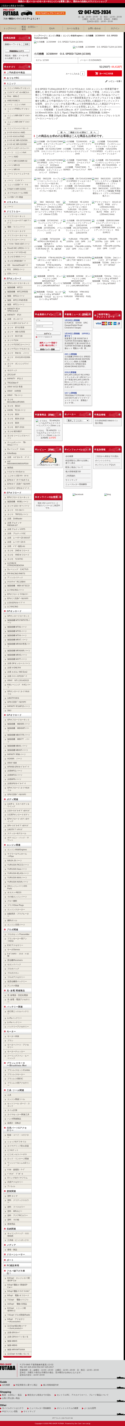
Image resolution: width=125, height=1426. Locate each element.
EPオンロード (14, 278)
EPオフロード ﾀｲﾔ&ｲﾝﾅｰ (17, 594)
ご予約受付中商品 (16, 72)
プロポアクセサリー (16, 977)
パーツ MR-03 (13, 165)
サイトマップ (71, 480)
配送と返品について (74, 467)
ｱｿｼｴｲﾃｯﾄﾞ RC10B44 (16, 582)
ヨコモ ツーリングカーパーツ (18, 437)
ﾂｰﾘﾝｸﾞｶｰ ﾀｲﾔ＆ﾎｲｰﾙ (15, 472)
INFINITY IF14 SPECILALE (13, 310)
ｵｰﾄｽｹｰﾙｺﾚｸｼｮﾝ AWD (16, 132)
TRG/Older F (12, 383)
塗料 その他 (13, 1220)
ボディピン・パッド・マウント (18, 839)
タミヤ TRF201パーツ (17, 514)
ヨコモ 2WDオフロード (18, 550)
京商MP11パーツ (14, 771)
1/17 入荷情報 (71, 393)
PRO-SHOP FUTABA (56, 1423)
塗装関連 (11, 1191)
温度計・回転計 (14, 1123)
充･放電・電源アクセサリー (18, 1000)
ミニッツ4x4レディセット (18, 88)
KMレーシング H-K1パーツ (18, 686)
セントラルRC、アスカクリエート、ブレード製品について (83, 1395)
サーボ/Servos (13, 949)
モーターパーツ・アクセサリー (18, 1046)
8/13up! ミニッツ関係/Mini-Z (16, 1309)
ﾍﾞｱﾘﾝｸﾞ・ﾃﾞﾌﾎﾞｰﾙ (15, 1174)
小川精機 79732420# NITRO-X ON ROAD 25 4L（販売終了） (48, 248)
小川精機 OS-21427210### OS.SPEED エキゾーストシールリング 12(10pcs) (49, 169)
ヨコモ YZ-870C (15, 559)
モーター (11, 1031)
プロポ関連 (12, 929)
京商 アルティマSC (16, 533)
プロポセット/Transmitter (18, 934)
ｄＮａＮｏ (12, 202)
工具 (9, 1095)
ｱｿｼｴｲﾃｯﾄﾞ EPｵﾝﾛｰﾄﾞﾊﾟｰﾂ (18, 488)
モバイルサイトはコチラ (13, 1408)
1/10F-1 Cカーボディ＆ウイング (18, 805)
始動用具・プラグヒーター (18, 915)
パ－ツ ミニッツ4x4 (16, 152)
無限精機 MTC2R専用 (17, 292)
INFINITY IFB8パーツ (16, 754)
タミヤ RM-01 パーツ (18, 353)
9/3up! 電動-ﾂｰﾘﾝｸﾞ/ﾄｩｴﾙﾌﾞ (18, 1291)
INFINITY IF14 (14, 315)
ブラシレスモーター (16, 1074)
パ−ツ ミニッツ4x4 (16, 104)
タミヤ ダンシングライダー (18, 365)
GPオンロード (14, 611)
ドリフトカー (14, 211)
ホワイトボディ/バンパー (18, 148)
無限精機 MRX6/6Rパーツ (18, 651)
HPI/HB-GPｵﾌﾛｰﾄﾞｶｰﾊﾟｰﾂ (18, 767)
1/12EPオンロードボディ (18, 814)
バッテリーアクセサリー (18, 1026)
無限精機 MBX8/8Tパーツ (18, 729)
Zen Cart (78, 1423)
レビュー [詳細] (45, 449)
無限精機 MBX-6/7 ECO (18, 586)
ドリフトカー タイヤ (16, 231)
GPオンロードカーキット (18, 616)
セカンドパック (14, 964)
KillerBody (11, 453)
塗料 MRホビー (14, 1211)
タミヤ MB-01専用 (16, 332)
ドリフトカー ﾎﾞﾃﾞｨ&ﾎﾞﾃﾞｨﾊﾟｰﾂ (19, 221)
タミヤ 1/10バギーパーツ (18, 506)
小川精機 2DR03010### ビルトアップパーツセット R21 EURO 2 (106, 229)
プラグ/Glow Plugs (15, 905)
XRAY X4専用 (14, 391)
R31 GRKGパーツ (16, 269)
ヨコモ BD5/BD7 (14, 431)
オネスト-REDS (14, 892)
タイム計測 (12, 1110)
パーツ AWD (12, 157)
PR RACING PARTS (16, 573)
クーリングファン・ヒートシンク (18, 1057)
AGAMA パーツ (14, 759)
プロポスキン (13, 973)
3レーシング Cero (16, 449)
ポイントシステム (103, 460)
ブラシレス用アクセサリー (18, 1084)
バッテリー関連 (15, 1007)
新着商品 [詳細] (45, 414)
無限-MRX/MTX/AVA (16, 1349)
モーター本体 (13, 1036)
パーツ (10, 206)
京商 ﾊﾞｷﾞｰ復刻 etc (16, 546)
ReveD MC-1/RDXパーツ (18, 248)
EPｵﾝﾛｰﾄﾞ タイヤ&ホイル (18, 480)
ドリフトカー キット (16, 216)
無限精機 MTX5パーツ (17, 631)
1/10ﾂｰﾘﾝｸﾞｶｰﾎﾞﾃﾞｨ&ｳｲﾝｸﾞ (18, 811)
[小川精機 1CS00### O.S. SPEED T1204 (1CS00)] (58, 42)
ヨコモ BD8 (13, 423)
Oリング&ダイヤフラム (17, 1178)
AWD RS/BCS (13, 100)
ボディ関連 (12, 799)
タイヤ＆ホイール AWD (17, 193)
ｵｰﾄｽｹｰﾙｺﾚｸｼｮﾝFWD (15, 136)
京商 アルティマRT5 (16, 529)
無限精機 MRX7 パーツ (17, 640)
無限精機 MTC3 (14, 287)
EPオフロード (14, 492)
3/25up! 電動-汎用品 (17, 1304)
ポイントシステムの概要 (67, 1408)
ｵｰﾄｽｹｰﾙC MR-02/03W (17, 144)
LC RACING (12, 607)
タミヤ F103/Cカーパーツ (18, 344)
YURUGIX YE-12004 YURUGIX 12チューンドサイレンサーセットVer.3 (77, 211)
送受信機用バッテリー (17, 981)
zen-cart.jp (86, 1423)
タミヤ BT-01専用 (15, 327)
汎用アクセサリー (15, 1182)
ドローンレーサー (16, 1254)
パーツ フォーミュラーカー (18, 175)
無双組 (10, 467)
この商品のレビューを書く (48, 465)
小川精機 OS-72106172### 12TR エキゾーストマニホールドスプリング (48, 151)
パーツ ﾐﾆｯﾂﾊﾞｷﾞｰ (15, 180)
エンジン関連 (14, 845)
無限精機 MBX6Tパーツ (17, 750)
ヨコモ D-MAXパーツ (16, 257)
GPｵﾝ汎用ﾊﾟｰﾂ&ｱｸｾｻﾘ (16, 702)
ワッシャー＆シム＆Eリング (18, 1164)
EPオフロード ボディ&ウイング (18, 820)
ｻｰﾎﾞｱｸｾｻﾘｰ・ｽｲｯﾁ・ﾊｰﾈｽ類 (18, 955)
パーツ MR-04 (13, 169)
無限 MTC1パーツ (15, 304)
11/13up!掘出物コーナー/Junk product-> (17, 1327)
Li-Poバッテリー (14, 1018)
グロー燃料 (12, 901)
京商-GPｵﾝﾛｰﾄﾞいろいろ (17, 1337)
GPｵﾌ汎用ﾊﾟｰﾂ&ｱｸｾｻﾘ (16, 794)
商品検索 (10, 38)
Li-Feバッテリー (14, 1022)
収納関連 (11, 1229)
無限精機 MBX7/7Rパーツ (18, 735)
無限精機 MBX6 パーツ (17, 746)
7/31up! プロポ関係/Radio (18, 1315)
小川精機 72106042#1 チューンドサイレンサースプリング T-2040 (77, 151)
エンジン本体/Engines (73, 36)
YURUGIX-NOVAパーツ (17, 882)
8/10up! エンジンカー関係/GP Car (18, 1279)
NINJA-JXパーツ (14, 860)
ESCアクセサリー (15, 945)
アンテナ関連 (13, 986)
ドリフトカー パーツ (16, 240)
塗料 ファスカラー (16, 1207)
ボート (10, 1260)
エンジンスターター (16, 909)
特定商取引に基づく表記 (26, 1385)
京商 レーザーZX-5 (16, 542)
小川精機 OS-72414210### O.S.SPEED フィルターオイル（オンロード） (78, 188)
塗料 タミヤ (12, 1196)
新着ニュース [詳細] (77, 314)
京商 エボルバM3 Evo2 (17, 672)
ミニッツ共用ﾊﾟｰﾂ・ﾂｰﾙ (17, 185)
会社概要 (69, 456)
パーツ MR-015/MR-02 (17, 161)
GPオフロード (14, 715)
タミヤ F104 (12, 340)
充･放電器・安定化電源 (17, 995)
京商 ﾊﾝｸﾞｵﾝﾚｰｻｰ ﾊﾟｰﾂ (18, 457)
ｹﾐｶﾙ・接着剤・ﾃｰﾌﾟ (16, 1169)
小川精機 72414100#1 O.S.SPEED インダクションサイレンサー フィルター (106, 151)
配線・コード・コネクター (18, 1136)
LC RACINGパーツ (15, 590)
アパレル (11, 1186)
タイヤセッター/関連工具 (18, 1114)
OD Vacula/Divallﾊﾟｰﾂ (17, 265)
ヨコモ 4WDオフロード (18, 555)
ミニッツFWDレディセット (18, 110)
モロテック (12, 370)
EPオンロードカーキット (18, 283)
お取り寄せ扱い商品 (11, 1398)
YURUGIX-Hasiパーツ (17, 869)
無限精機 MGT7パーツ (17, 659)
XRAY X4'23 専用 (14, 387)
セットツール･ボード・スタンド (18, 1104)
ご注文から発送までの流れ (12, 6)
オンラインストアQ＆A (105, 465)
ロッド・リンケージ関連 (18, 1159)
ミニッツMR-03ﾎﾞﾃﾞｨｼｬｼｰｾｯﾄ (18, 116)
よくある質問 (90, 1408)
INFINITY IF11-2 (15, 378)
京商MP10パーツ (14, 775)
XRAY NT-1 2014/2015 (18, 680)
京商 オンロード (15, 319)
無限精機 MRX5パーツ (17, 655)
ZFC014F (11, 375)
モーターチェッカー (16, 1051)
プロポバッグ (13, 969)
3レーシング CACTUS (17, 569)
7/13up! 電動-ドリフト (18, 1300)
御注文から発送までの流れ (39, 1395)
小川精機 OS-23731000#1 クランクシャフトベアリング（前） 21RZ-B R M (77, 230)
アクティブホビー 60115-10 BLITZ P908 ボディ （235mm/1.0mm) (107, 211)
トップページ (40, 36)
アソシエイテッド (15, 577)
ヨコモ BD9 (13, 414)
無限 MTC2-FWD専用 (17, 300)
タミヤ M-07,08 (14, 336)
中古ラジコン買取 (10, 1411)
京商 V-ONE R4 (14, 668)
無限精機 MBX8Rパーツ (18, 724)
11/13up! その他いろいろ (18, 1354)
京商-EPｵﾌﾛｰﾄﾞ (13, 1332)
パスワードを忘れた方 (44, 337)
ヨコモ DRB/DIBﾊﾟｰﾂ (16, 261)
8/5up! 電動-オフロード (18, 1295)
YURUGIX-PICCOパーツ (18, 865)
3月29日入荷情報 (72, 320)
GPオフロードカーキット (18, 720)
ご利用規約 (70, 476)
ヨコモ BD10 (13, 406)
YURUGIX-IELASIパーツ (18, 873)
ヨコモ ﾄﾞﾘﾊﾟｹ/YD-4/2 (16, 252)
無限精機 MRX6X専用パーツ (18, 645)
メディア (11, 1245)
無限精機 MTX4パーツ (17, 635)
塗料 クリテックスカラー (18, 1201)
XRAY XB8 (12, 763)
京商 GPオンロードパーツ (18, 663)
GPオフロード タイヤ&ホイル (18, 789)
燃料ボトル (12, 920)
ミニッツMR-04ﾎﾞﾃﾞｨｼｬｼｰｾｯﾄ (18, 123)
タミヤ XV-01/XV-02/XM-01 (18, 358)
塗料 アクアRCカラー (17, 1215)
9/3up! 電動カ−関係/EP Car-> (17, 1286)
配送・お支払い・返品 (12, 1395)
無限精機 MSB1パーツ (17, 501)
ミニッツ (11, 83)
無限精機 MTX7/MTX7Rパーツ (18, 621)
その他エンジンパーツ (17, 897)
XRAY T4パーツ (15, 395)
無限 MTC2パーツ (15, 296)
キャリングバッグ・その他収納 (18, 1234)
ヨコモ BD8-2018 (15, 419)
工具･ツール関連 (15, 1090)
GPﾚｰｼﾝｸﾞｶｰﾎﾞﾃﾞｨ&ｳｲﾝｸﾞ (18, 825)
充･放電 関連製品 (16, 990)
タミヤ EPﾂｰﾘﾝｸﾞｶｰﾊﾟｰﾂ (17, 323)
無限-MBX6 (12, 1345)
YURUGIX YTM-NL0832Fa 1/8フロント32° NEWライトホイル (48, 267)
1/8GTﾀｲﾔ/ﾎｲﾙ (13, 698)
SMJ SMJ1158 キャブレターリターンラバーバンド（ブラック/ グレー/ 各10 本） (48, 188)
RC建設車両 (13, 1265)
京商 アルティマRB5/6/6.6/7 (14, 524)
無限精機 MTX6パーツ (17, 627)
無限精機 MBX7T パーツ (18, 740)
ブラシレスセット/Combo (19, 1070)
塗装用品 (11, 1224)
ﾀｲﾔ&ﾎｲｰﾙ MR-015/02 (16, 189)
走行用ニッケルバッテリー (18, 1012)
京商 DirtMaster (14, 518)
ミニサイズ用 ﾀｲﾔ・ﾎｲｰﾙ (17, 476)
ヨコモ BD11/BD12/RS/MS (15, 400)
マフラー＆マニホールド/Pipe (17, 855)
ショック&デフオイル (16, 1142)
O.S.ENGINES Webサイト (106, 420)
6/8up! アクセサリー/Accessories (16, 1320)
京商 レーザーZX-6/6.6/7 (18, 538)
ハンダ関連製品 (14, 1119)
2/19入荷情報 (70, 372)
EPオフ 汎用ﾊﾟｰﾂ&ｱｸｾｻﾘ (17, 598)
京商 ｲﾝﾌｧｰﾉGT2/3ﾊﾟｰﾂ (17, 676)
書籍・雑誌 (12, 1249)
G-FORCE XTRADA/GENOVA (15, 564)
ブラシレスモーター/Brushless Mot (17, 1064)
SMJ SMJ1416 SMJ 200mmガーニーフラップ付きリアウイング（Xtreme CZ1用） (48, 211)
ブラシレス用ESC (15, 1079)
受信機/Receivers (15, 960)
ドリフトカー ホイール (17, 235)
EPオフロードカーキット (18, 497)
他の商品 (99, 423)
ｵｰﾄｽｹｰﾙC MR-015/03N (17, 140)
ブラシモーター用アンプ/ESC (17, 939)
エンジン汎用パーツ (16, 925)
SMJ (9, 710)
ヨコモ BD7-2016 (15, 427)
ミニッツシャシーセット (18, 128)
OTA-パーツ (12, 274)
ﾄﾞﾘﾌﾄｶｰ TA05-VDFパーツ (18, 244)
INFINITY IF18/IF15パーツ (18, 706)
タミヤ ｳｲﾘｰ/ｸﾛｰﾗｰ (15, 510)
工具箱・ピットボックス (18, 1240)
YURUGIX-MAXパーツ (17, 877)
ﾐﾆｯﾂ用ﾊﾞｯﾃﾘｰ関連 (15, 197)
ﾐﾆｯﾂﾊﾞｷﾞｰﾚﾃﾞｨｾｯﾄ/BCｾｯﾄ (18, 92)
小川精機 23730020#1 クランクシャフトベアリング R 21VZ (48, 230)
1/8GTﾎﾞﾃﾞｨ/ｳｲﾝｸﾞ (15, 829)
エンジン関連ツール (16, 1099)
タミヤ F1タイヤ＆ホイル (18, 349)
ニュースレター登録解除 (76, 484)
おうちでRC (13, 78)
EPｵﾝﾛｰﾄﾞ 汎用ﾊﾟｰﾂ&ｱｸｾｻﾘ (18, 484)
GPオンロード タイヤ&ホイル (18, 692)
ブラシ (10, 1040)
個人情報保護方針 (73, 471)
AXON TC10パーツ (16, 410)
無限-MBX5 (12, 1341)
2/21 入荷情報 (71, 354)
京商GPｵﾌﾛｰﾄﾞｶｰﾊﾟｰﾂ (16, 783)
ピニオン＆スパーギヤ (17, 1154)
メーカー (71, 414)
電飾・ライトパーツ (16, 227)
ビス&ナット (12, 1150)
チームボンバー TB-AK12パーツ (16, 443)
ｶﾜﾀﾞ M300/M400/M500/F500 (17, 462)
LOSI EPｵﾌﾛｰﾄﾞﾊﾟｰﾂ (16, 603)
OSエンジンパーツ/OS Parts (17, 887)
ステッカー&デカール (16, 833)
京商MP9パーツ (14, 779)
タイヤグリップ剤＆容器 (18, 1146)
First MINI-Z (13, 96)
